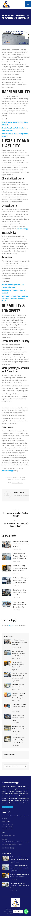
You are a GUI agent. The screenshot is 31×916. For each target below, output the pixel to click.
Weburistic (10, 913)
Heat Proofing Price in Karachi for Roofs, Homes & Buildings (18, 740)
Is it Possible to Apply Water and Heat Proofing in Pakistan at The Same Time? (15, 298)
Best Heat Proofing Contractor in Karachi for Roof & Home (19, 729)
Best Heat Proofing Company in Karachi (18, 686)
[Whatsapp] (26, 911)
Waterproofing (6, 32)
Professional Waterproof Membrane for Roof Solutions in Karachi (21, 580)
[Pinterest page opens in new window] (11, 848)
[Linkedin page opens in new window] (8, 848)
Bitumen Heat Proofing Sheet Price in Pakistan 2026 (19, 706)
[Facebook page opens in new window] (3, 848)
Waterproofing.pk (23, 229)
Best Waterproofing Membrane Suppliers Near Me (20, 592)
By (22, 477)
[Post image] (6, 544)
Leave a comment (20, 479)
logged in (11, 625)
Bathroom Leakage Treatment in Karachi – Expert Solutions (20, 568)
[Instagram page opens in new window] (13, 848)
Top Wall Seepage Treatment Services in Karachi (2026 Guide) (20, 556)
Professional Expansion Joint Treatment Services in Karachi (21, 543)
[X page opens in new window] (5, 848)
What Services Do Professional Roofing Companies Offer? (20, 604)
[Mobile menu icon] (28, 4)
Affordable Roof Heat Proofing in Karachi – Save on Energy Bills (18, 695)
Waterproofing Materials (17, 482)
